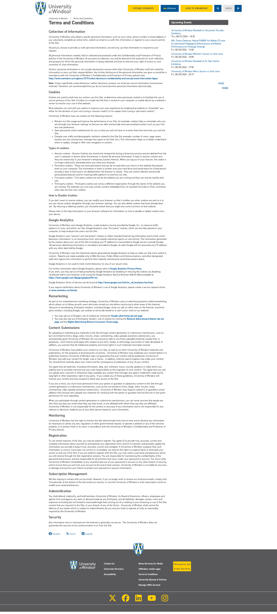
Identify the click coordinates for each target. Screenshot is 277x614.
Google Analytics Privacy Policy (126, 268)
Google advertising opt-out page (126, 315)
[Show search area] (217, 8)
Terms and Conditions (83, 18)
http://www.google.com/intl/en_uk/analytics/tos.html (125, 282)
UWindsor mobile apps (149, 568)
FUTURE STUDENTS (143, 8)
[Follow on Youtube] (152, 600)
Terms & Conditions (148, 574)
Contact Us (109, 563)
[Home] (53, 8)
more (221, 83)
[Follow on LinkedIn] (138, 600)
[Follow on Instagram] (165, 600)
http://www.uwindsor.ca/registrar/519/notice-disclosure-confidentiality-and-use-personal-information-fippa (103, 78)
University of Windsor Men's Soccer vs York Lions (195, 71)
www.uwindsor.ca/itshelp (64, 290)
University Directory (114, 568)
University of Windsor (58, 18)
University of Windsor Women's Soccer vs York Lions (197, 53)
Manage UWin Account (149, 584)
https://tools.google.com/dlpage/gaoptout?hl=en (73, 277)
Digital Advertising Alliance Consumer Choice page (93, 321)
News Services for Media (150, 563)
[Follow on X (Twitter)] (112, 600)
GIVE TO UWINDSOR (196, 8)
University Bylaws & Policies (152, 579)
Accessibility (110, 574)
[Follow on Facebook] (125, 600)
